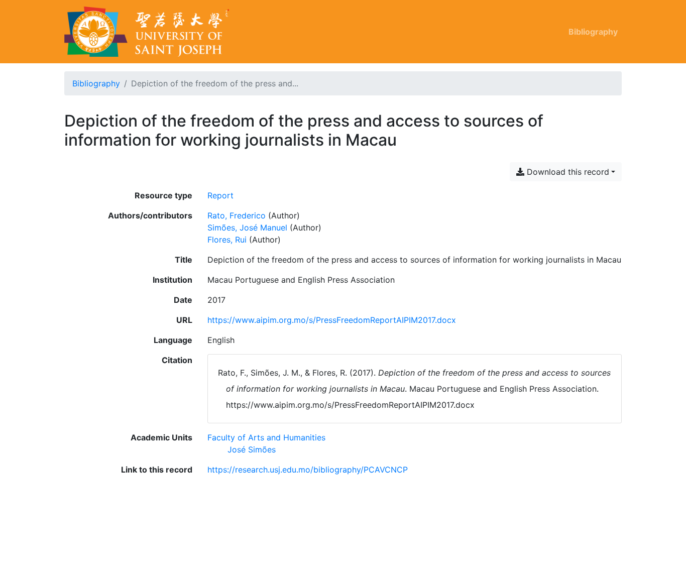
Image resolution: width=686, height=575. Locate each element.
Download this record (566, 172)
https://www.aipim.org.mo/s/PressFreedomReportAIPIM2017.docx (331, 320)
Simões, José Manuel (247, 227)
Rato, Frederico (236, 215)
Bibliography (593, 32)
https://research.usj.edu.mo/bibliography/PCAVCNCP (307, 470)
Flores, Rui (227, 240)
